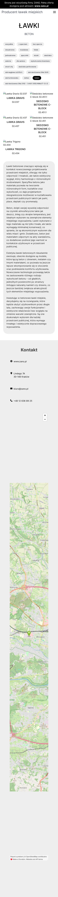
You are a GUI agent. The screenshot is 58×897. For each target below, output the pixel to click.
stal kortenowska (11, 78)
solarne (8, 61)
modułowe (24, 50)
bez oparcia (37, 44)
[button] (54, 12)
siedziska (48, 55)
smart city (9, 67)
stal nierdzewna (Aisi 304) (38, 72)
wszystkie (9, 44)
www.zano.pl (41, 6)
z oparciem (23, 44)
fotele (36, 50)
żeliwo (26, 78)
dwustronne (9, 50)
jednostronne (10, 55)
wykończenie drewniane (40, 61)
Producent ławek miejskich (22, 12)
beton (37, 78)
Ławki (29, 25)
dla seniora (21, 61)
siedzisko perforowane (27, 67)
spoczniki (24, 55)
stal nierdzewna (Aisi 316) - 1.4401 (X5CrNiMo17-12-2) (26, 84)
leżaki (36, 55)
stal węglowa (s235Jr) (13, 72)
